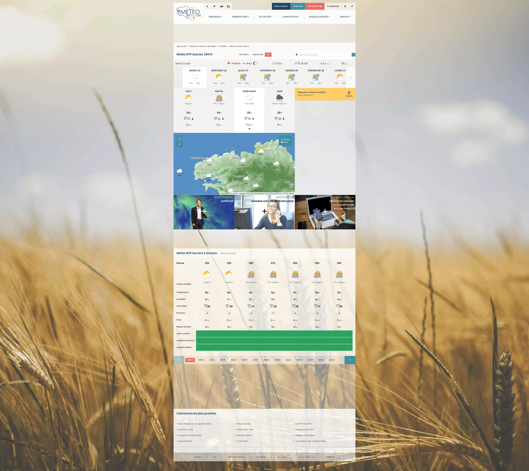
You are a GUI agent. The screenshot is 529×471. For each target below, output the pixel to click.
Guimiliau (185, 429)
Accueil (182, 46)
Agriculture (258, 54)
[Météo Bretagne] (188, 13)
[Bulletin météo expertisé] (204, 212)
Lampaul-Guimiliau (190, 435)
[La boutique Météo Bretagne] (345, 6)
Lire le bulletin (304, 95)
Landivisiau (304, 423)
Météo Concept (281, 6)
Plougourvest (304, 429)
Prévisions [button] (215, 16)
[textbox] (326, 55)
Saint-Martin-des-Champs (311, 441)
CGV (214, 457)
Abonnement (314, 6)
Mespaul (185, 441)
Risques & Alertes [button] (318, 16)
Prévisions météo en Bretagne (202, 46)
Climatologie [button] (290, 16)
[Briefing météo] (264, 212)
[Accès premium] (325, 212)
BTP (268, 54)
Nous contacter (307, 457)
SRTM (285, 193)
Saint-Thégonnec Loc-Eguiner (194, 423)
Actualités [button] (265, 16)
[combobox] (327, 55)
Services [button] (344, 16)
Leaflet (234, 193)
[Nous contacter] (352, 6)
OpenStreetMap (272, 193)
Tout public (244, 54)
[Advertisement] (264, 33)
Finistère (223, 46)
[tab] (190, 360)
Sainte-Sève (245, 429)
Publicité (330, 457)
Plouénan (244, 435)
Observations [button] (239, 16)
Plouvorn (244, 423)
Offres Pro (298, 6)
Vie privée (261, 457)
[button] (209, 177)
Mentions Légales (236, 457)
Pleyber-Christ (305, 435)
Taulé (242, 441)
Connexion (334, 6)
